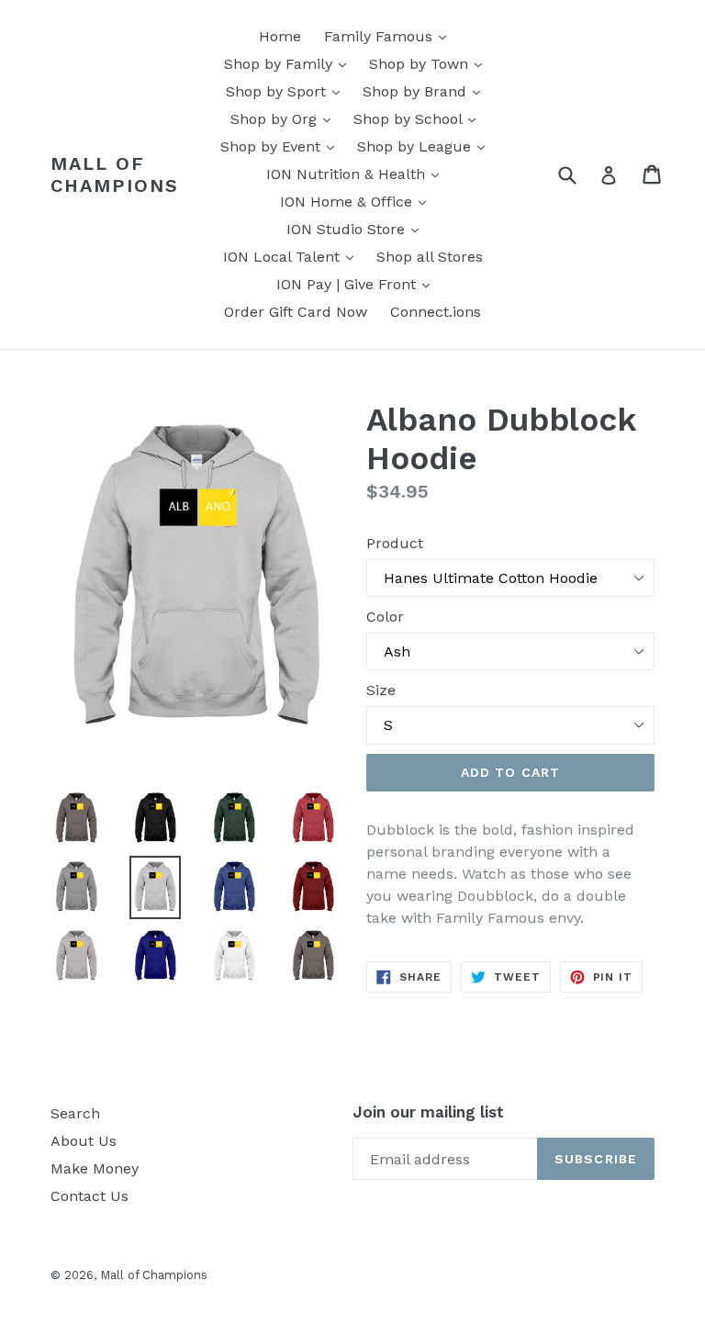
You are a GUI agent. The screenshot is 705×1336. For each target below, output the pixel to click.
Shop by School (419, 118)
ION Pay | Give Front (357, 284)
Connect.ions (435, 311)
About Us (83, 1141)
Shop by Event (281, 146)
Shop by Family (289, 63)
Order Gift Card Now (295, 311)
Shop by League (425, 146)
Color (385, 616)
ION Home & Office (357, 201)
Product (394, 543)
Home (280, 36)
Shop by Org (285, 118)
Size (381, 690)
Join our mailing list (428, 1112)
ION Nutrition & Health (357, 173)
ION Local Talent (293, 256)
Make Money (94, 1168)
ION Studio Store (357, 228)
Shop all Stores (429, 256)
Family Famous (389, 36)
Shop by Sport (287, 91)
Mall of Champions (114, 174)
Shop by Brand (426, 91)
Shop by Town (430, 63)
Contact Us (89, 1196)
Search (75, 1113)
